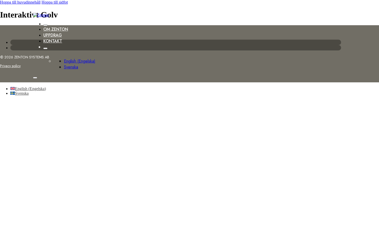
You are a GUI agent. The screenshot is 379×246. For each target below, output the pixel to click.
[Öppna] (35, 77)
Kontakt (52, 41)
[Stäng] (45, 25)
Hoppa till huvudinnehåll (20, 2)
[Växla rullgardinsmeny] (45, 48)
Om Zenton (55, 29)
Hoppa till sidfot (55, 2)
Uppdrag (52, 35)
